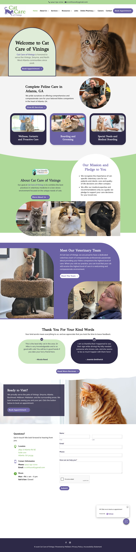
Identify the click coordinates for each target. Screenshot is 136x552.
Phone (62, 452)
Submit (64, 488)
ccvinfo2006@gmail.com (34, 467)
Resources (66, 11)
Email (62, 444)
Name (62, 433)
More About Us (39, 197)
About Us (43, 11)
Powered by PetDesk (63, 547)
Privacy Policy (77, 547)
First (61, 439)
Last (93, 439)
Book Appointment (123, 11)
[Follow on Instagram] (70, 542)
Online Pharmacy (86, 11)
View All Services (35, 107)
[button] (126, 521)
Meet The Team (68, 276)
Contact (109, 11)
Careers (101, 11)
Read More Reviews (66, 371)
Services (54, 11)
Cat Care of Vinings (26, 54)
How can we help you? (69, 460)
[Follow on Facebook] (66, 542)
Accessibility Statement (93, 547)
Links (76, 11)
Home (35, 11)
